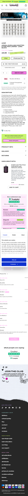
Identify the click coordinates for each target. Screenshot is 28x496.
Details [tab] (14, 235)
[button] (2, 5)
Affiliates (5, 458)
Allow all (14, 260)
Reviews (4, 431)
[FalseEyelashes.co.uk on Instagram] (16, 408)
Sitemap (5, 480)
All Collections (6, 455)
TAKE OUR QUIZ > (14, 140)
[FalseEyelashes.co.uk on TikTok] (2, 408)
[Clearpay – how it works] (24, 83)
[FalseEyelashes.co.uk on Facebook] (9, 408)
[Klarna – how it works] (24, 79)
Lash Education (7, 441)
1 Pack (5, 58)
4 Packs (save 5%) (17, 58)
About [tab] (23, 235)
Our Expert (5, 448)
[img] (3, 278)
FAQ (3, 422)
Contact (4, 425)
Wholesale (5, 461)
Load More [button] (14, 339)
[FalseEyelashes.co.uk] (14, 5)
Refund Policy (6, 418)
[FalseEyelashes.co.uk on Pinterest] (19, 408)
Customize (13, 264)
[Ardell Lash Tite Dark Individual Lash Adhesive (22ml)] (6, 172)
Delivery (4, 415)
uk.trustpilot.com (21, 490)
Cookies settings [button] (7, 474)
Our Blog (5, 445)
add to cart (19, 73)
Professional (6, 465)
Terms (4, 468)
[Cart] (26, 5)
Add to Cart (14, 187)
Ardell (4, 43)
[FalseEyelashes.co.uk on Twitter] (6, 408)
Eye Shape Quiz (7, 438)
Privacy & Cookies (8, 471)
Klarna (4, 477)
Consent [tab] (5, 235)
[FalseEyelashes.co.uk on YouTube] (12, 408)
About (4, 428)
